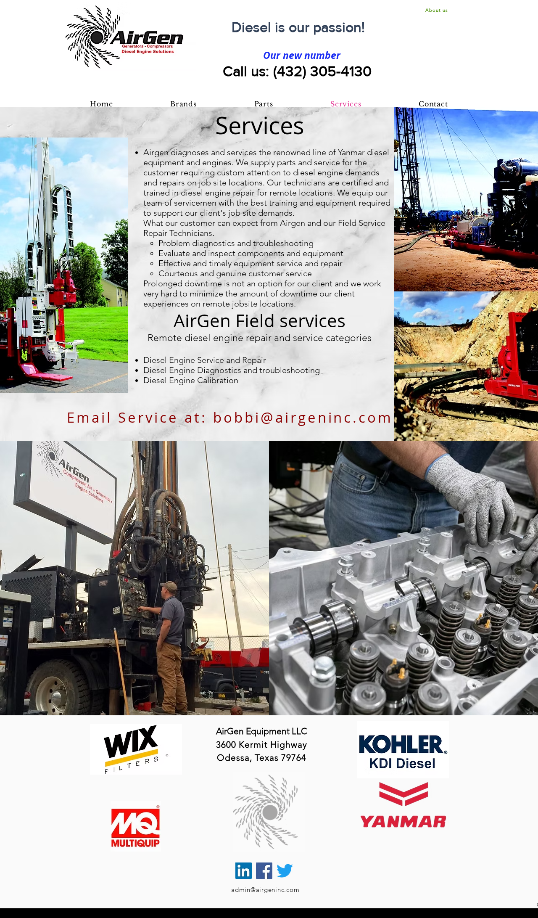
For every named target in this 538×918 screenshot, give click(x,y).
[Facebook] (264, 870)
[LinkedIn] (243, 870)
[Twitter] (285, 870)
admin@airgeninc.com (265, 890)
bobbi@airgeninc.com (303, 417)
